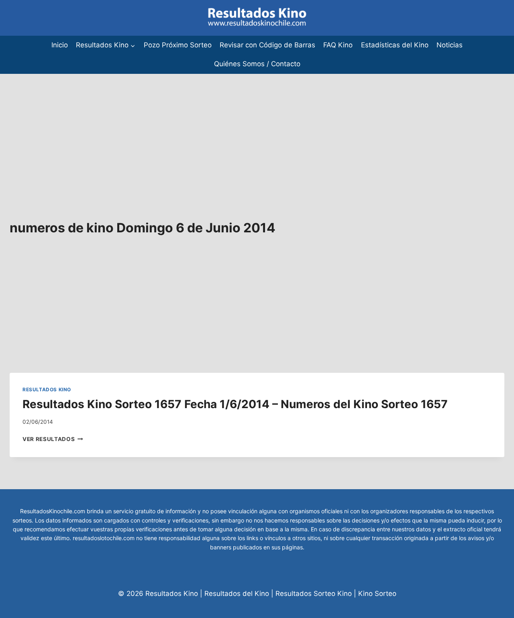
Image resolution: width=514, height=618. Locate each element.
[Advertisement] (241, 130)
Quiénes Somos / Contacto (257, 64)
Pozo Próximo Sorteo (178, 45)
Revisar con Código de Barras (267, 45)
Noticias (449, 45)
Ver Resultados (52, 439)
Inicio (59, 45)
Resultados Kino (46, 389)
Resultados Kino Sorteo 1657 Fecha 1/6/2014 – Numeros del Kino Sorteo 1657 (235, 404)
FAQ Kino (338, 45)
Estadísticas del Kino (394, 45)
